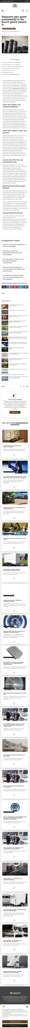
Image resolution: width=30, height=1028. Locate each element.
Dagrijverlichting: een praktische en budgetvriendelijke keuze (14, 632)
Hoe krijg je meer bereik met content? (18, 369)
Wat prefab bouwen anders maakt (17, 310)
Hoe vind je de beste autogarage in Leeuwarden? (13, 786)
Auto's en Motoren (9, 28)
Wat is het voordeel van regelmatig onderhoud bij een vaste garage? (15, 252)
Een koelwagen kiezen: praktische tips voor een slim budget (14, 910)
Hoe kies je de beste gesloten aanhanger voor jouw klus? (12, 570)
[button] (27, 1006)
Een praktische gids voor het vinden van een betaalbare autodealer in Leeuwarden (14, 725)
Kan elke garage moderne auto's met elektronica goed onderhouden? (15, 260)
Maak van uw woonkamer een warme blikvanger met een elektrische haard (18, 337)
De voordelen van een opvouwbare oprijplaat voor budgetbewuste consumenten (13, 663)
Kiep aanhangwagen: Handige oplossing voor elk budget (12, 972)
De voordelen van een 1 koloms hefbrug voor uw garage (12, 941)
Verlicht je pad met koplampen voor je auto (14, 693)
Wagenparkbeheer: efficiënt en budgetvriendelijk (12, 601)
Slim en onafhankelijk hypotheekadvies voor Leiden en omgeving (18, 332)
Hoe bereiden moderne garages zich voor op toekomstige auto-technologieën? (15, 277)
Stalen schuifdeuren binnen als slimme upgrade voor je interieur (18, 359)
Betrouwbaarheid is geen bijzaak (11, 68)
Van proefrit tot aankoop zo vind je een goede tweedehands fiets (18, 327)
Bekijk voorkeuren (15, 1025)
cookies (25, 1014)
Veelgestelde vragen (8, 72)
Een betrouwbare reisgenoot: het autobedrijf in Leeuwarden (13, 848)
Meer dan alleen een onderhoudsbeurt (12, 62)
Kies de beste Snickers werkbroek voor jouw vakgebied (18, 364)
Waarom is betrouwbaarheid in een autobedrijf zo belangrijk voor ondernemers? (15, 269)
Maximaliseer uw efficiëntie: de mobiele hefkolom (12, 879)
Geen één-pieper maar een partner (11, 64)
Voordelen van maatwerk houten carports (17, 348)
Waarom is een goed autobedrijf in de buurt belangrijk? (15, 245)
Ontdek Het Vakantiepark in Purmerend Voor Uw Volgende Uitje (18, 377)
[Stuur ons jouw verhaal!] (15, 395)
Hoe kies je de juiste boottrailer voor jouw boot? (14, 755)
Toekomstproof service (8, 70)
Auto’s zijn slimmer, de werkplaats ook (12, 66)
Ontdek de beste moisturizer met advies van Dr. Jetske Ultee (18, 353)
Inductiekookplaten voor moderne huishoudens (13, 374)
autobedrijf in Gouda (18, 88)
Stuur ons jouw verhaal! (15, 399)
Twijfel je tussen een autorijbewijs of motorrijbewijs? (14, 508)
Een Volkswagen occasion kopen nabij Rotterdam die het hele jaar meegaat (18, 343)
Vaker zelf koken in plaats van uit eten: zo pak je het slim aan (18, 316)
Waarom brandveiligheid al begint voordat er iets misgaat (17, 321)
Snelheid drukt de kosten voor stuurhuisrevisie (16, 305)
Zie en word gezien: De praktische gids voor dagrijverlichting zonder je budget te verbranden (15, 818)
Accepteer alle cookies (15, 1021)
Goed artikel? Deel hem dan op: (12, 74)
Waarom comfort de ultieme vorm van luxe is (14, 539)
